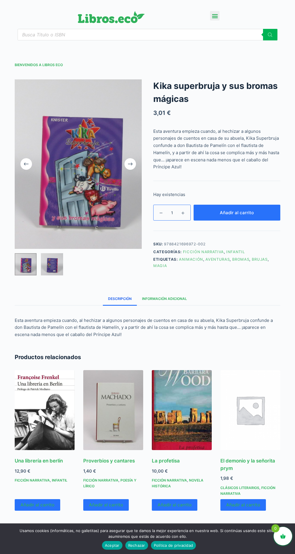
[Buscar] (270, 34)
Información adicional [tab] (164, 298)
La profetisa (166, 461)
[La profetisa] (182, 410)
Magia (160, 265)
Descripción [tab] (120, 298)
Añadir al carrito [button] (37, 505)
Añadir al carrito (237, 212)
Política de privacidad (173, 545)
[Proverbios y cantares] (113, 410)
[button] (215, 15)
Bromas (240, 259)
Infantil (235, 251)
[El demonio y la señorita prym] (250, 410)
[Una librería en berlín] (45, 410)
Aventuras (217, 259)
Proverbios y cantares (109, 461)
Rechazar (136, 545)
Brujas (260, 259)
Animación (191, 259)
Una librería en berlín (39, 461)
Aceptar (112, 545)
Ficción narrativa (203, 251)
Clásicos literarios (239, 488)
